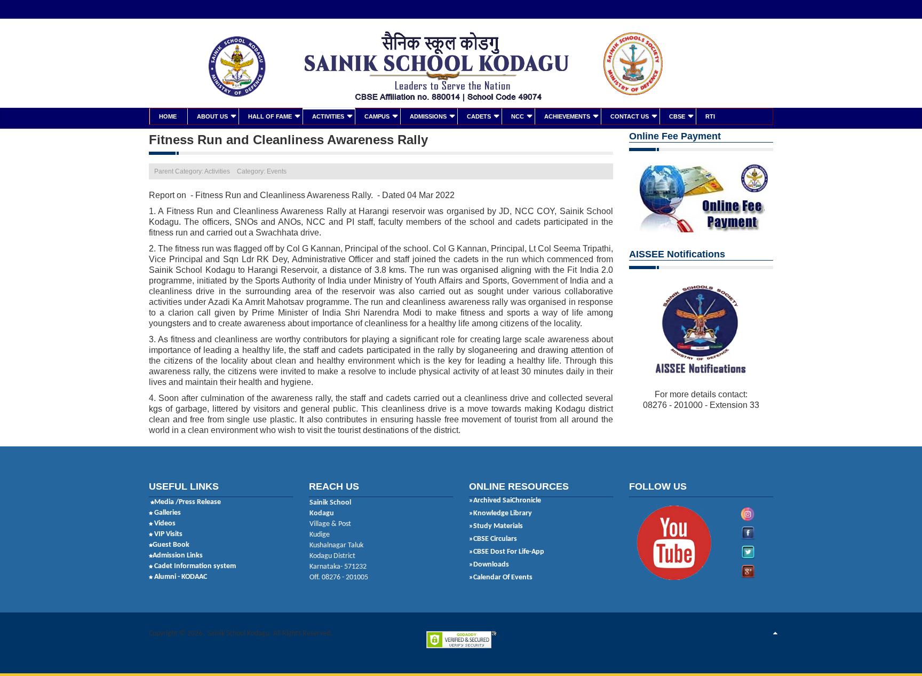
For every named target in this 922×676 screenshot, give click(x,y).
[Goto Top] (775, 633)
